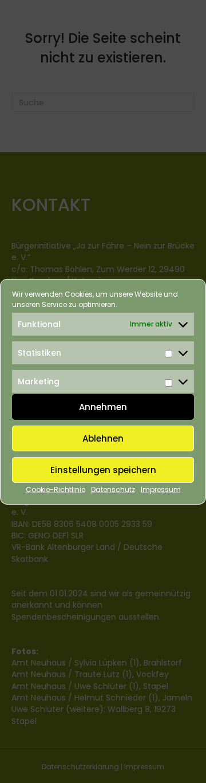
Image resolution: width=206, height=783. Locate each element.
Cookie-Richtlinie (55, 489)
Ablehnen (103, 438)
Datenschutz (113, 489)
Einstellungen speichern (103, 470)
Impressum (161, 489)
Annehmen (103, 407)
